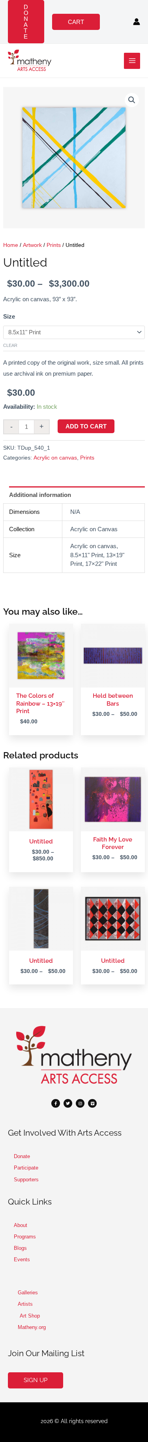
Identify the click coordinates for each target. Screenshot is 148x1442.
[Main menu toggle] (132, 61)
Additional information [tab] (40, 494)
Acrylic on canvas (55, 458)
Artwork (32, 245)
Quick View (41, 681)
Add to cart (86, 426)
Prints (54, 245)
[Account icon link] (136, 21)
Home (10, 245)
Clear (10, 345)
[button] (26, 21)
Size (9, 316)
